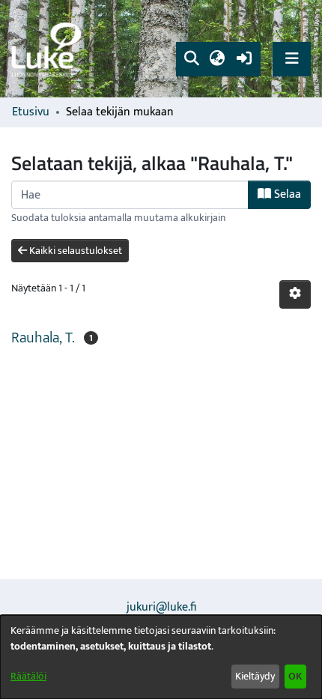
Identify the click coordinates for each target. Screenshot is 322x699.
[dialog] (161, 657)
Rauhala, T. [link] (43, 338)
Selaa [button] (286, 194)
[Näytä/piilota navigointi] (292, 59)
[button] (191, 59)
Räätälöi (28, 676)
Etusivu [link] (30, 112)
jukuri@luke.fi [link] (161, 607)
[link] (48, 49)
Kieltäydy (255, 676)
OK (295, 676)
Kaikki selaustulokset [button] (74, 250)
